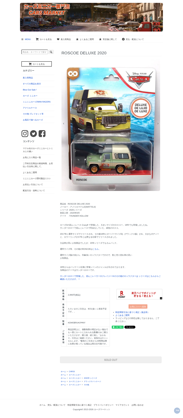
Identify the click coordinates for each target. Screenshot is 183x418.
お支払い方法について (33, 184)
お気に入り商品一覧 (32, 157)
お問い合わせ (138, 405)
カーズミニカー (75, 375)
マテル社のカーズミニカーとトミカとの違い (38, 150)
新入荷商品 (66, 39)
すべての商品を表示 (32, 84)
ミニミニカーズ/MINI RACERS (36, 102)
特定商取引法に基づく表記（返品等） (132, 312)
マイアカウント (123, 405)
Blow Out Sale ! (30, 90)
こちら (96, 249)
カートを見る (46, 39)
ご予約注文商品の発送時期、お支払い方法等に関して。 (38, 165)
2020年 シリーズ (90, 378)
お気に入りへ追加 (138, 306)
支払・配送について (135, 39)
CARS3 (72, 372)
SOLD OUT (110, 360)
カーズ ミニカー (30, 96)
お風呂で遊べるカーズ (33, 120)
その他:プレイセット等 (33, 114)
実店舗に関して (110, 39)
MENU (28, 39)
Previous (63, 124)
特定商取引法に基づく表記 (79, 405)
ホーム (63, 372)
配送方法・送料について (34, 190)
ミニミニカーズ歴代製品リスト (37, 178)
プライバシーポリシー (104, 405)
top (177, 410)
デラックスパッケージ (92, 381)
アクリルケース (30, 108)
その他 (86, 385)
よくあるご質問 (87, 39)
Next (158, 124)
